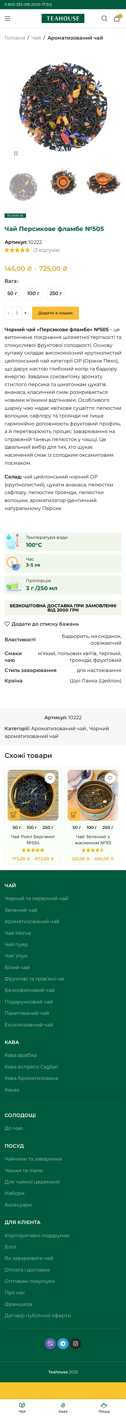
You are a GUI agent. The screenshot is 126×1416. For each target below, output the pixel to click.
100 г (55, 1379)
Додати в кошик (55, 312)
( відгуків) (46, 250)
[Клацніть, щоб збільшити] (16, 154)
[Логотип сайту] (63, 18)
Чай (36, 38)
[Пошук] (104, 18)
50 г (38, 1379)
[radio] (12, 294)
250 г (74, 1379)
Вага (11, 281)
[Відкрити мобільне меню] (8, 18)
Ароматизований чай (75, 38)
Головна (15, 38)
